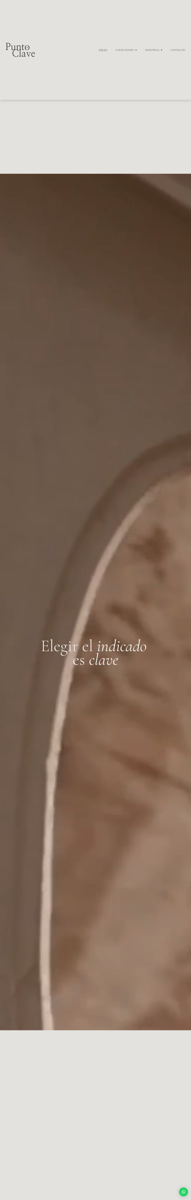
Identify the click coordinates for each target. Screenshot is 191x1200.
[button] (183, 1191)
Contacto (178, 50)
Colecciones (124, 50)
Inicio (103, 50)
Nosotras (152, 50)
